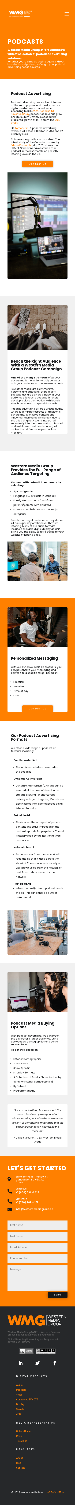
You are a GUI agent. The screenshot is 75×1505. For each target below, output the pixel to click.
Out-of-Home (23, 1431)
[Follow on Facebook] (54, 1363)
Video (19, 1394)
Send (57, 1294)
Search (20, 1409)
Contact (20, 1467)
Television (21, 1440)
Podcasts (21, 1389)
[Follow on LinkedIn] (20, 1363)
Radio (19, 1436)
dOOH (19, 1414)
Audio (19, 1384)
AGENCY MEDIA (55, 1492)
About (19, 1457)
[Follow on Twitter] (37, 1363)
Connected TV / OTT (27, 1399)
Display (20, 1404)
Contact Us (38, 164)
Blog (18, 1462)
